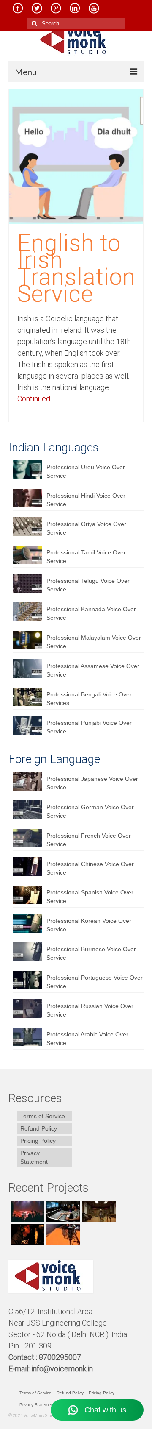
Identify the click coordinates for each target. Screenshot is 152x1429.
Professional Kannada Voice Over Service (91, 613)
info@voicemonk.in (62, 1368)
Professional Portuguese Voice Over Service (94, 981)
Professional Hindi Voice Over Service (85, 499)
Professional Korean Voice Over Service (88, 925)
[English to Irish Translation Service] (76, 156)
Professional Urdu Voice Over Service (85, 471)
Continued (33, 398)
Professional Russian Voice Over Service (89, 1010)
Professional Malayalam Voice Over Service (93, 641)
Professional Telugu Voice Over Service (88, 585)
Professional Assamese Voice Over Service (92, 670)
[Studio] (26, 1234)
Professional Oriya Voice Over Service (86, 528)
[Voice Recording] (98, 1211)
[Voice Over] (62, 1234)
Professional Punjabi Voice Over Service (89, 727)
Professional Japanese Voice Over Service (92, 783)
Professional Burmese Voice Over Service (91, 953)
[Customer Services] (26, 1211)
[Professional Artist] (62, 1211)
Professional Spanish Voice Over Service (89, 896)
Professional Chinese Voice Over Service (90, 868)
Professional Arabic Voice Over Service (87, 1038)
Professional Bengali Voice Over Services (89, 698)
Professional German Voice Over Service (90, 811)
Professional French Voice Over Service (88, 839)
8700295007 (61, 1357)
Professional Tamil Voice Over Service (86, 556)
